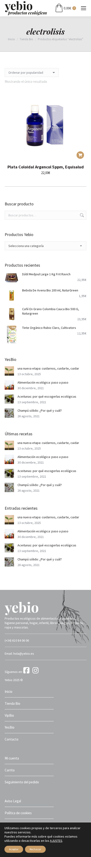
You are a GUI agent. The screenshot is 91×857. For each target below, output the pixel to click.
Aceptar (13, 849)
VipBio (9, 715)
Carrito (10, 770)
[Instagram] (36, 672)
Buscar (81, 215)
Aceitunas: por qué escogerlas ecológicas (47, 396)
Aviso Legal (13, 801)
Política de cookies (18, 813)
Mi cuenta (12, 758)
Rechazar (35, 849)
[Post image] (9, 371)
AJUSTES (56, 841)
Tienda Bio (12, 703)
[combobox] (45, 245)
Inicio (8, 691)
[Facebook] (27, 672)
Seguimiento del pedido (22, 782)
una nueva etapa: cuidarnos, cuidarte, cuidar (48, 368)
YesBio (9, 727)
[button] (80, 155)
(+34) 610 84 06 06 (17, 640)
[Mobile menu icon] (83, 8)
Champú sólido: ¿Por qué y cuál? (40, 410)
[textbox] (26, 246)
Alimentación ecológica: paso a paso (43, 382)
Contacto (11, 739)
